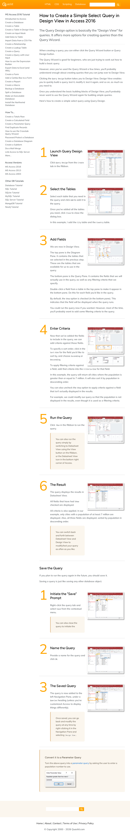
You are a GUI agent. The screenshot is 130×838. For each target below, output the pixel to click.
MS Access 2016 (13, 166)
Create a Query (12, 51)
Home (39, 823)
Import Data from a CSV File (18, 40)
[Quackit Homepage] (7, 4)
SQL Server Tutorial (14, 199)
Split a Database (13, 92)
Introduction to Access (15, 19)
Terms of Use (70, 823)
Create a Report (12, 81)
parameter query (80, 763)
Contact (57, 823)
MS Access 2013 (13, 170)
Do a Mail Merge (13, 148)
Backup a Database (14, 88)
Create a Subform (13, 144)
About (48, 823)
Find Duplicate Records (16, 127)
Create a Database (14, 22)
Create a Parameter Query (17, 124)
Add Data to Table (14, 37)
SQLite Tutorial (12, 192)
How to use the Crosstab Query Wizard (17, 132)
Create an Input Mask (15, 33)
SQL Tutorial (11, 189)
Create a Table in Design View (19, 29)
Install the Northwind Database (15, 103)
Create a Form (12, 74)
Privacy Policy (86, 823)
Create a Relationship (15, 44)
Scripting (67, 4)
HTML (48, 4)
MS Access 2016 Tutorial (17, 14)
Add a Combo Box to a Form (18, 78)
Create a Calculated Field (17, 120)
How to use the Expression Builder (17, 62)
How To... (9, 112)
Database (80, 4)
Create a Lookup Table (16, 47)
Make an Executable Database (14, 97)
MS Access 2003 (13, 174)
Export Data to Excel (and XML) (17, 69)
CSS (57, 4)
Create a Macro (12, 85)
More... (8, 155)
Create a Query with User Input (17, 56)
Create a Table (12, 26)
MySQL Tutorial (12, 196)
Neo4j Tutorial (12, 207)
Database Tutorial (13, 185)
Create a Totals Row (15, 116)
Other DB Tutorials (14, 181)
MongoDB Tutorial (13, 203)
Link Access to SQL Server (17, 152)
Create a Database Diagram (18, 141)
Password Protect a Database (19, 137)
